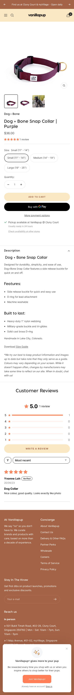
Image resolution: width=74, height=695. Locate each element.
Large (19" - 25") (17, 167)
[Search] (12, 15)
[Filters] (7, 460)
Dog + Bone (12, 114)
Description (12, 250)
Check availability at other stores (24, 231)
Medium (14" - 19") (44, 157)
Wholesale (46, 550)
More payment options (37, 215)
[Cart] (68, 15)
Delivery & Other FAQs (52, 538)
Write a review (37, 448)
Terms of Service (49, 563)
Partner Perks (48, 544)
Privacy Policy (48, 569)
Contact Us (46, 532)
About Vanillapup (49, 526)
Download (16, 346)
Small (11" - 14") (16, 157)
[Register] (55, 599)
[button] (12, 139)
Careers (44, 556)
